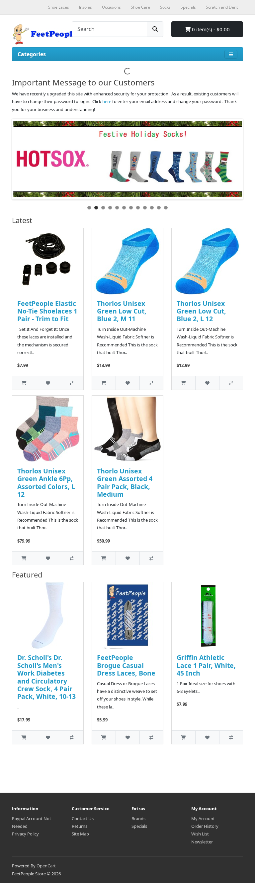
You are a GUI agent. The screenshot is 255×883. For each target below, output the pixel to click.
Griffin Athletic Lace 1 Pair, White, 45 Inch (206, 665)
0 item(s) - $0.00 (210, 29)
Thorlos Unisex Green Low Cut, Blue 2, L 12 (201, 311)
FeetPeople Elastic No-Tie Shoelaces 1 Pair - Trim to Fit (47, 311)
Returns (79, 826)
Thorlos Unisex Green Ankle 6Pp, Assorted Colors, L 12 (46, 482)
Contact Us (83, 818)
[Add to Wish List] (47, 383)
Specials (139, 826)
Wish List (200, 834)
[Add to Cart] (24, 383)
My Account (203, 818)
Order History (204, 826)
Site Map (80, 834)
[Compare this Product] (71, 383)
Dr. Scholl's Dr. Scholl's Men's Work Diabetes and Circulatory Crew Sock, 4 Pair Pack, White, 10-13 (46, 677)
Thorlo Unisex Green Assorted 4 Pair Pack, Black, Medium (124, 482)
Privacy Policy (25, 834)
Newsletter (202, 842)
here (106, 101)
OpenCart (46, 866)
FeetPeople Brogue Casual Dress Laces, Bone (126, 665)
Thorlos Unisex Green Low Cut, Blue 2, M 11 (121, 311)
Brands (138, 818)
